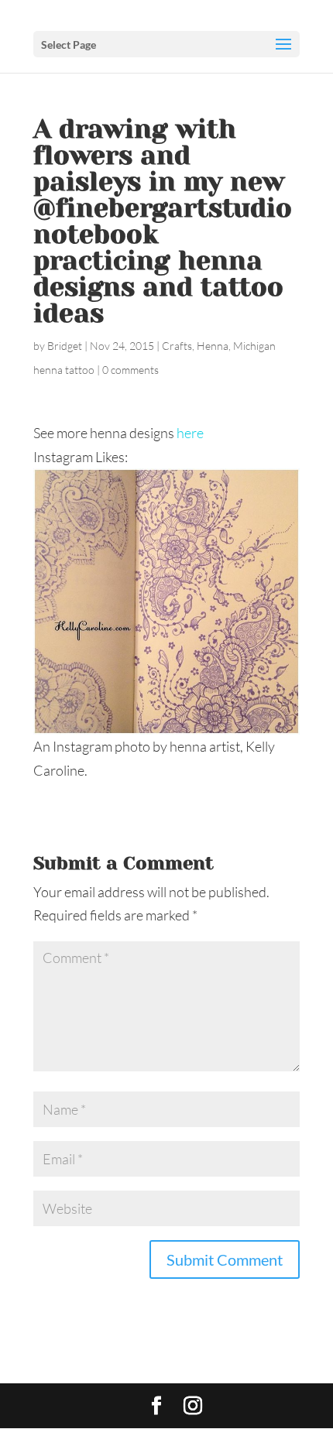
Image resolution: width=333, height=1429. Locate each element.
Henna (212, 345)
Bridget (64, 345)
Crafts (177, 345)
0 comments (130, 369)
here (190, 432)
